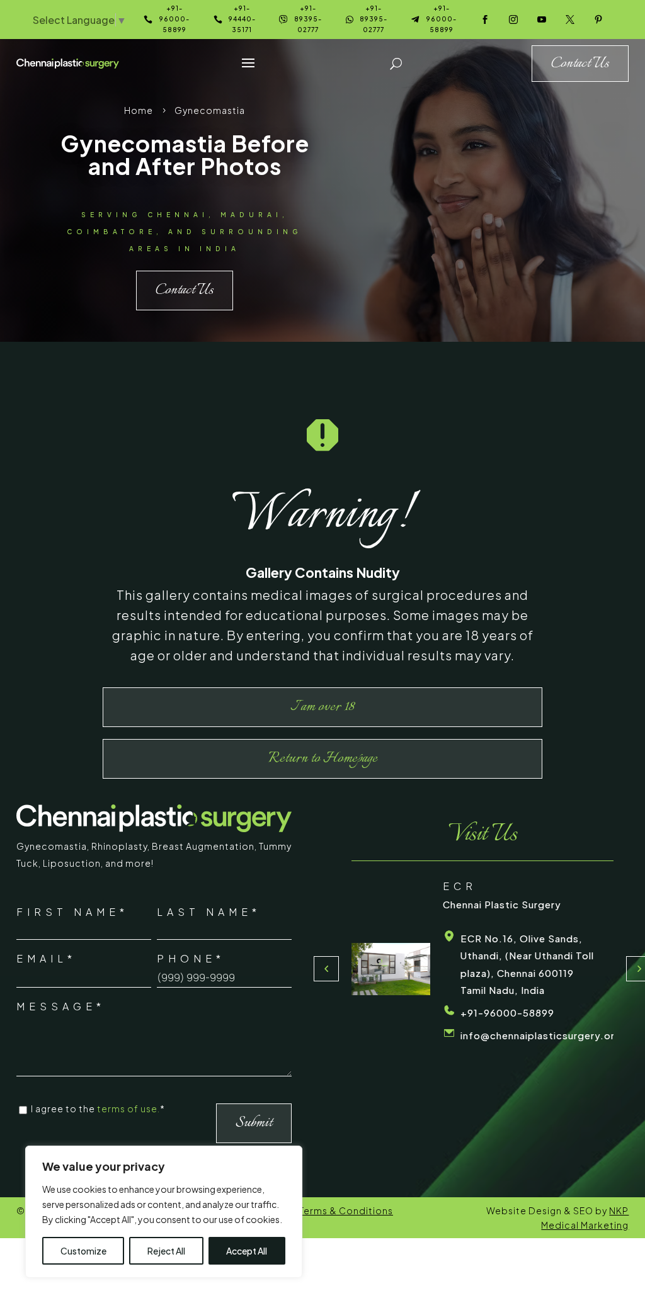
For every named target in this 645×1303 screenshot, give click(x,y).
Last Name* (209, 911)
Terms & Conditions (346, 1210)
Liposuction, (74, 863)
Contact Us (185, 290)
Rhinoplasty (119, 846)
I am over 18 (322, 707)
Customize (83, 1250)
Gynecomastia (51, 846)
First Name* (72, 911)
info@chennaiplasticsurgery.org (541, 1035)
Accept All (246, 1250)
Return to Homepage (322, 758)
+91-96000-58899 (507, 1012)
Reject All (166, 1250)
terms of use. (128, 1108)
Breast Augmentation (203, 846)
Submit (254, 1123)
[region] (163, 1212)
